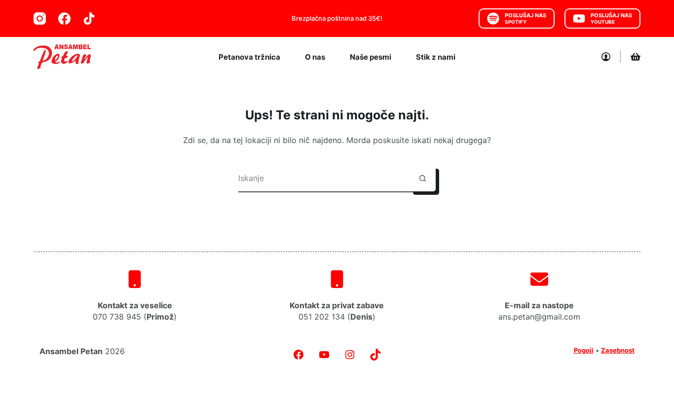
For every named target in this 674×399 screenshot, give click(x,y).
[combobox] (324, 178)
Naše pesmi (370, 57)
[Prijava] (605, 56)
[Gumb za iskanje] (423, 178)
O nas (315, 57)
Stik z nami (435, 57)
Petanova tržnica (249, 57)
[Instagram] (40, 18)
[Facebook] (64, 18)
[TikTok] (89, 18)
